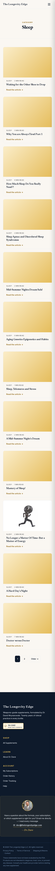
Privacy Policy (8, 851)
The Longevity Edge (15, 4)
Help (5, 786)
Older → (34, 659)
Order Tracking (9, 781)
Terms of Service (23, 851)
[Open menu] (49, 4)
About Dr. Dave (9, 757)
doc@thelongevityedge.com (29, 825)
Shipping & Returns (40, 851)
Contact (7, 853)
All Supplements (10, 743)
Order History (9, 776)
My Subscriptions (10, 771)
